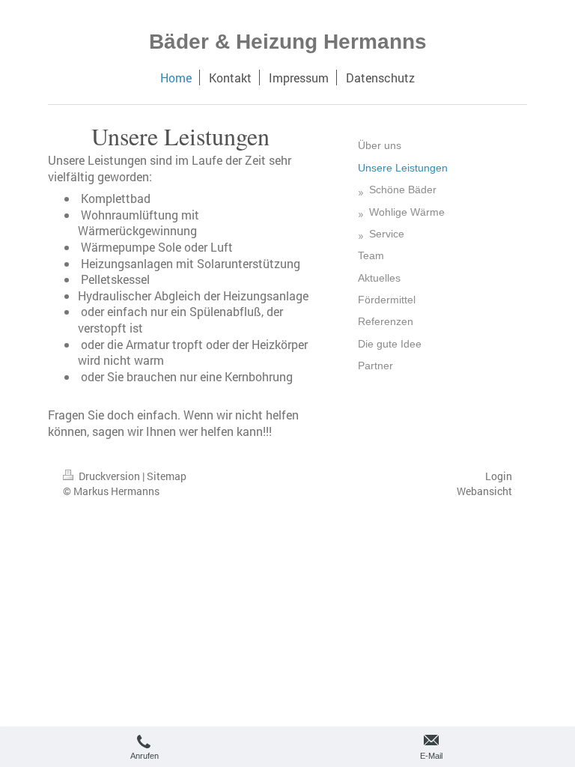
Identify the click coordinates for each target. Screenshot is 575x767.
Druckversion (109, 476)
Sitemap (166, 476)
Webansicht (484, 491)
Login (498, 476)
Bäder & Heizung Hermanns (288, 41)
